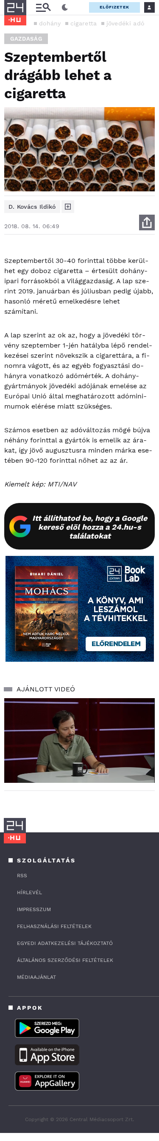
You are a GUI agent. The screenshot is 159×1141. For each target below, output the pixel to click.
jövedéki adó (125, 23)
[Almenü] (43, 7)
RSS (22, 876)
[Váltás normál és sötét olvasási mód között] (65, 8)
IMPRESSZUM (34, 909)
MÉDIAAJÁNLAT (36, 977)
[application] (79, 740)
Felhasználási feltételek (54, 926)
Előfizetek (114, 7)
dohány (50, 23)
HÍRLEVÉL (29, 892)
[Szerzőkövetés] (67, 206)
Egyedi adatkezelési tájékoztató (65, 943)
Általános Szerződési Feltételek (65, 960)
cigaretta (83, 23)
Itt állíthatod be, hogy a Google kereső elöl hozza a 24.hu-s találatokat (89, 527)
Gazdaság (26, 39)
